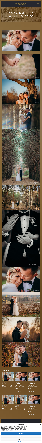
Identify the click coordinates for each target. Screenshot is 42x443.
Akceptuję (21, 433)
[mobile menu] (38, 4)
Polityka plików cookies (21, 441)
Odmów (21, 436)
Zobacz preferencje (21, 439)
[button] (40, 424)
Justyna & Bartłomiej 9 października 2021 (20, 386)
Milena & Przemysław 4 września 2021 (7, 385)
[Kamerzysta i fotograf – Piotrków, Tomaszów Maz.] (21, 4)
